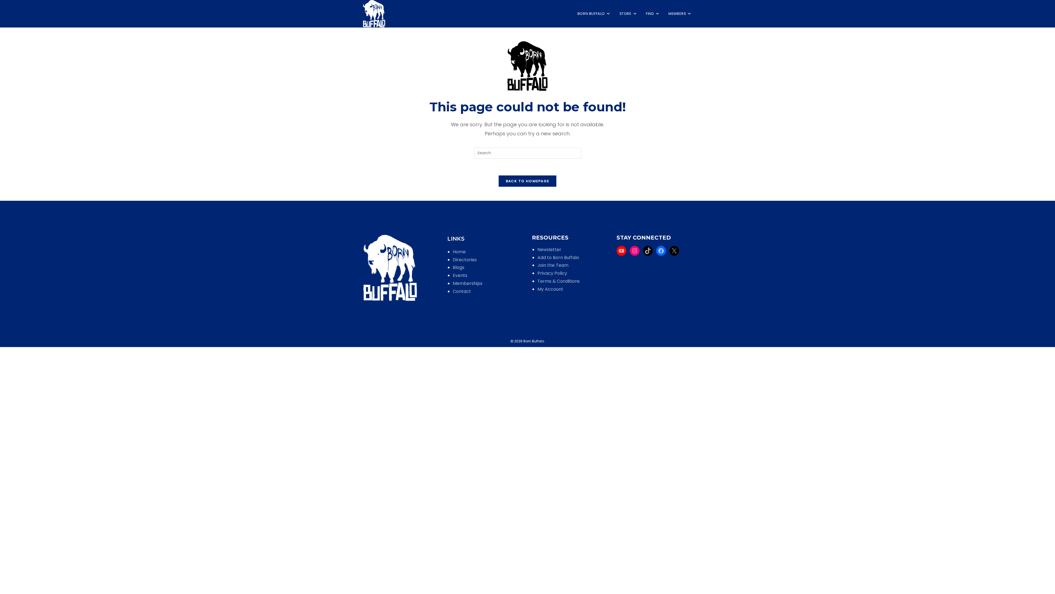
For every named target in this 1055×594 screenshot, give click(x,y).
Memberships (467, 283)
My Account (550, 289)
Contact (462, 291)
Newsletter (549, 249)
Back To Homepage (527, 181)
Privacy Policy (552, 273)
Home (459, 252)
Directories (465, 260)
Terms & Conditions (558, 281)
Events (460, 275)
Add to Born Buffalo (558, 257)
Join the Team (552, 265)
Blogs (458, 267)
